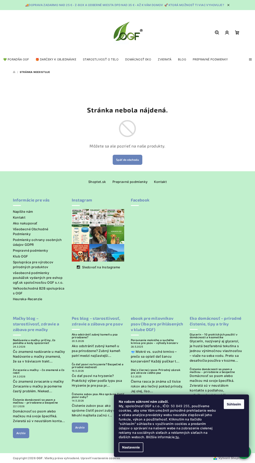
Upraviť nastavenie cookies (100, 458)
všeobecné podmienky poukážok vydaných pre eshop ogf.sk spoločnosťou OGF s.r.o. (38, 277)
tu (177, 437)
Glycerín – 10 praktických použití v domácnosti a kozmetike (213, 336)
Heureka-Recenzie (27, 299)
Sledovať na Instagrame (101, 267)
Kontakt (160, 182)
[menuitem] (16, 59)
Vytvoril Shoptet (230, 458)
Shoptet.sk (97, 182)
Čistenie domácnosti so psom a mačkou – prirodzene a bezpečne (35, 401)
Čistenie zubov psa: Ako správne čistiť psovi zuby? (98, 395)
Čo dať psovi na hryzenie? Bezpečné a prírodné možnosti (97, 366)
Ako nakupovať (25, 223)
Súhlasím (234, 404)
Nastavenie (131, 447)
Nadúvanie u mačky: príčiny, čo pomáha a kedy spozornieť (34, 341)
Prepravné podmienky (130, 182)
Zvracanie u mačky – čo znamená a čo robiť (39, 371)
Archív (21, 433)
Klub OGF (20, 256)
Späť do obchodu (127, 159)
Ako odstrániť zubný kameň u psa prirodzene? (95, 336)
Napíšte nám (23, 212)
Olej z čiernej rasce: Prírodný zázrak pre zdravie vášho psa (156, 371)
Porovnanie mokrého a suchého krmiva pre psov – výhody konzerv (154, 341)
